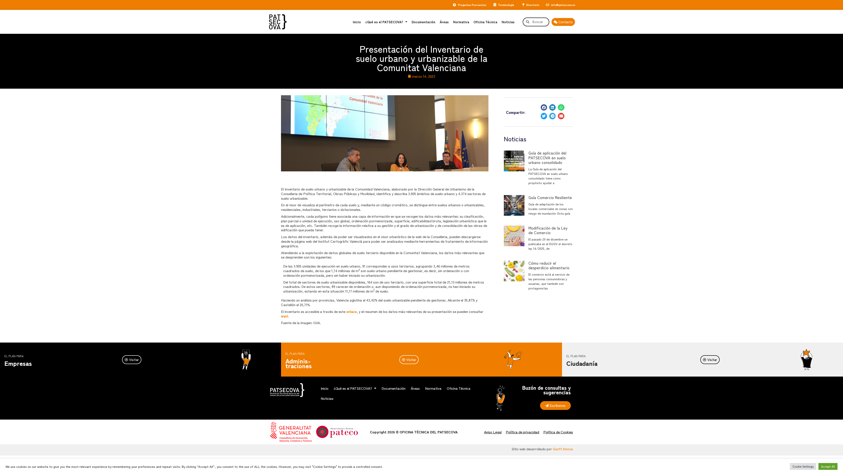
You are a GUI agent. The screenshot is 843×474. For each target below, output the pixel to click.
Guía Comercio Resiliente (550, 197)
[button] (544, 107)
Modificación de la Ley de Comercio (547, 230)
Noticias (508, 22)
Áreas (444, 22)
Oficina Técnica (485, 22)
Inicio (357, 22)
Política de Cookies (558, 431)
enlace (351, 311)
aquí (284, 315)
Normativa (461, 22)
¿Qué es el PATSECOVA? (384, 22)
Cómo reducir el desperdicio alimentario (548, 265)
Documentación (423, 22)
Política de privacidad (522, 431)
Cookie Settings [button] (803, 466)
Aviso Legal (493, 431)
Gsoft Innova (563, 448)
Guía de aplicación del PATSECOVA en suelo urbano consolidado (547, 157)
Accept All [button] (828, 466)
